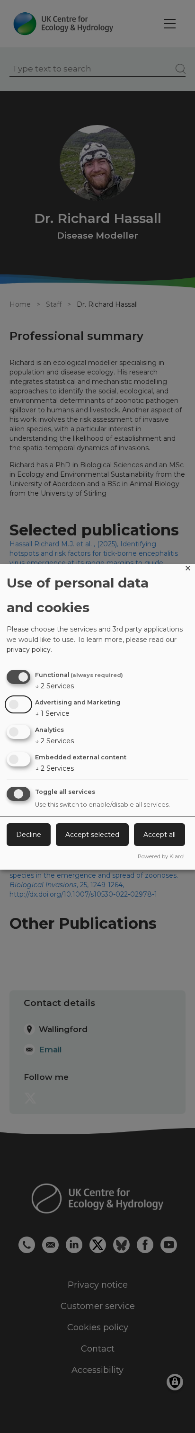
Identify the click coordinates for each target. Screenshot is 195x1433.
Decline (28, 834)
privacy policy (29, 649)
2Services (54, 686)
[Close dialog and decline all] (188, 570)
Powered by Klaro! (161, 856)
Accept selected (92, 834)
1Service (52, 713)
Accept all (159, 834)
